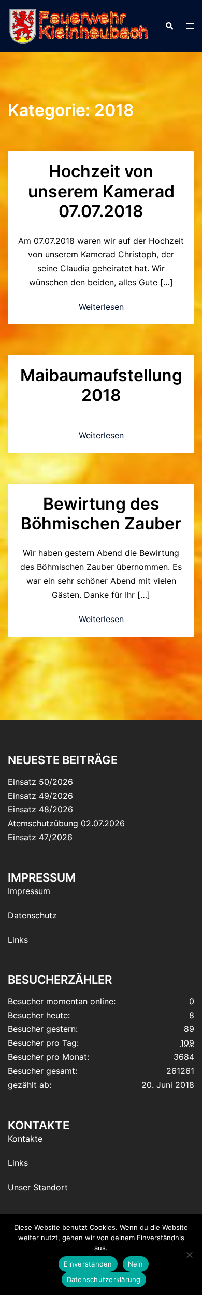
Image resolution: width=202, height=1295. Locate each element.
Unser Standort (38, 1187)
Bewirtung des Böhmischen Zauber (101, 514)
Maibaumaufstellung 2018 (101, 385)
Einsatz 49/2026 (40, 795)
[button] (169, 26)
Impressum (29, 891)
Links (18, 939)
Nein (135, 1264)
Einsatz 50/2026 (40, 781)
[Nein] (189, 1254)
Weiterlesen (101, 306)
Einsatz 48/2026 (40, 809)
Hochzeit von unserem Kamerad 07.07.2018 (101, 191)
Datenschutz (32, 915)
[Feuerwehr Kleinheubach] (78, 25)
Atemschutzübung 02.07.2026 (66, 823)
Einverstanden (88, 1264)
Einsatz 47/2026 (40, 837)
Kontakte (25, 1138)
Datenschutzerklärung (104, 1279)
